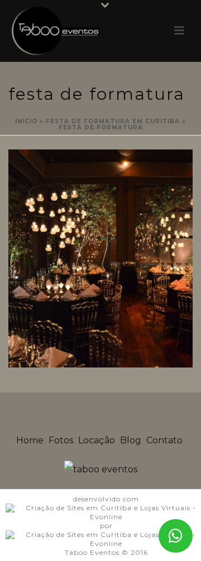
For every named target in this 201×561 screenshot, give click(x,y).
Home (30, 440)
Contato (164, 440)
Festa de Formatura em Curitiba (113, 121)
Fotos (61, 440)
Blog (130, 440)
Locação (96, 440)
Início (26, 121)
